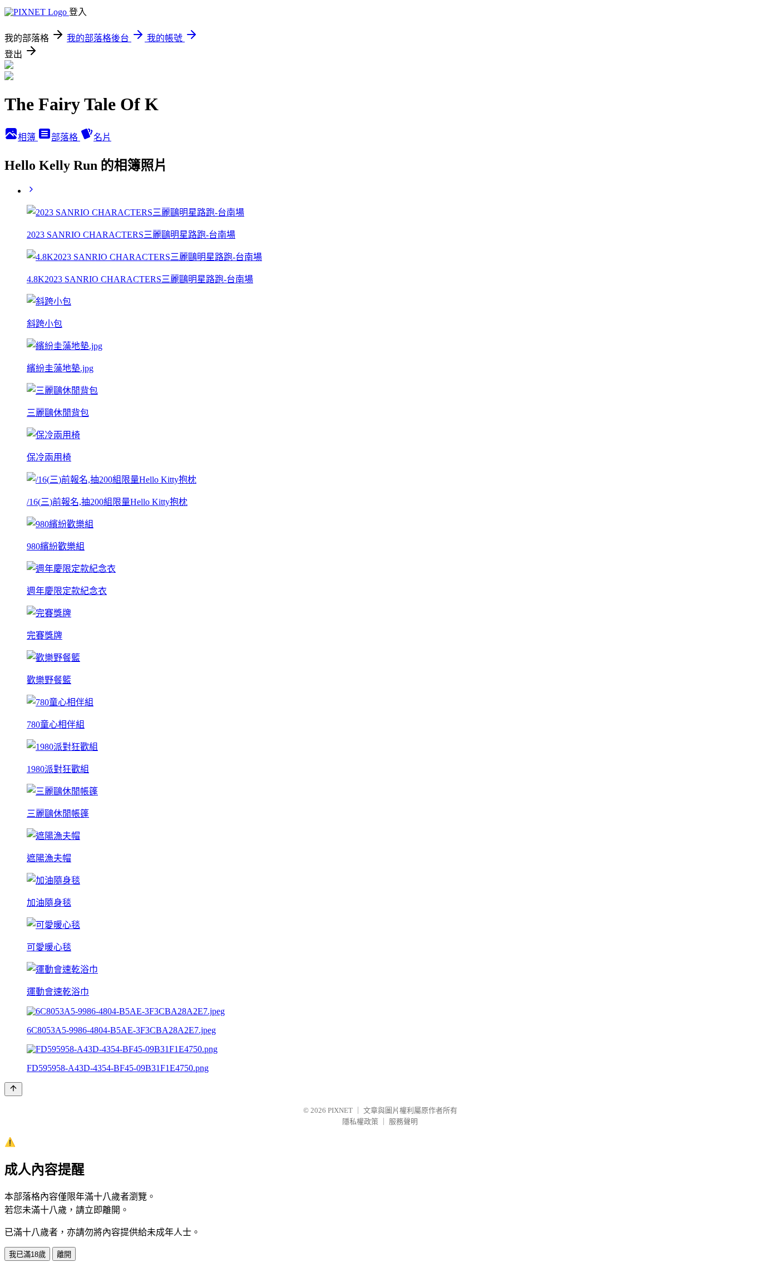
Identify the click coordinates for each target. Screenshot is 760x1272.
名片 (102, 137)
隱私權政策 (360, 1121)
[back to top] (13, 1089)
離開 (64, 1254)
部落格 (65, 137)
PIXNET (340, 1110)
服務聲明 (403, 1121)
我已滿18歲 (27, 1254)
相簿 (28, 137)
